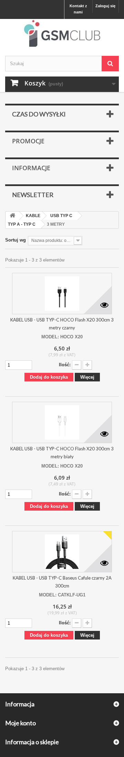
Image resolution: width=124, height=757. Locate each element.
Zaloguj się (105, 6)
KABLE (33, 215)
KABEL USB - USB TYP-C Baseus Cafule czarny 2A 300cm (62, 582)
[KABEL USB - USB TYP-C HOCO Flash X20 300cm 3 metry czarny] (62, 293)
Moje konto (20, 723)
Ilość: (65, 364)
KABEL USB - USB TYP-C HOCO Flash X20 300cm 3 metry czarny (62, 323)
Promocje (28, 141)
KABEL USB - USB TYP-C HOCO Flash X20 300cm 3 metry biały (62, 452)
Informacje (31, 168)
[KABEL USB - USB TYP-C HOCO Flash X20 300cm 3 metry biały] (62, 422)
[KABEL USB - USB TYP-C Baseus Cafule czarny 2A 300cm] (62, 551)
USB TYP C (61, 215)
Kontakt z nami (78, 9)
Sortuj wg (15, 240)
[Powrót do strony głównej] (12, 216)
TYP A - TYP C (21, 224)
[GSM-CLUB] (62, 35)
